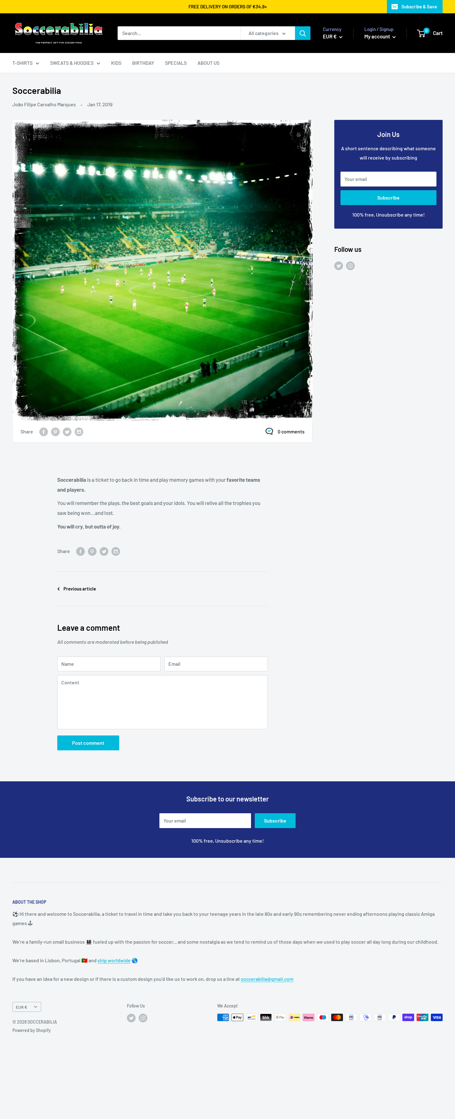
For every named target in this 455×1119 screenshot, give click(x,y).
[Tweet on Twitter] (67, 431)
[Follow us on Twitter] (338, 265)
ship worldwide (114, 960)
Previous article (79, 588)
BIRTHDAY (143, 63)
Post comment (88, 743)
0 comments (291, 431)
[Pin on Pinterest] (55, 431)
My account (377, 36)
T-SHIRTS (22, 63)
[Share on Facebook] (43, 431)
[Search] (302, 33)
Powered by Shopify (31, 1030)
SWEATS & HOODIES (71, 63)
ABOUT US (208, 63)
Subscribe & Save (419, 6)
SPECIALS (176, 63)
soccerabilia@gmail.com (267, 979)
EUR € (21, 1007)
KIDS (116, 63)
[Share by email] (79, 431)
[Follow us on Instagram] (350, 265)
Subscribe (388, 197)
